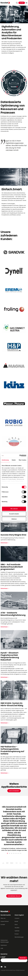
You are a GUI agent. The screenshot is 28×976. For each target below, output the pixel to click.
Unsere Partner (5, 921)
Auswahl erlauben (14, 513)
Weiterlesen (4, 543)
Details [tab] (14, 460)
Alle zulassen (14, 508)
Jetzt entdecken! (14, 791)
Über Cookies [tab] (22, 460)
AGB (2, 948)
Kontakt (22, 2)
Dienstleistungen (19, 937)
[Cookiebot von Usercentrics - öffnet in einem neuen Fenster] (19, 456)
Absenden (23, 958)
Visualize (17, 927)
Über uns (3, 918)
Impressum (4, 945)
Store (16, 924)
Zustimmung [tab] (5, 460)
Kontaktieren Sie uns (14, 896)
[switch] (24, 492)
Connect (17, 918)
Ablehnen (14, 519)
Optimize (17, 931)
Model (16, 921)
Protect (17, 934)
